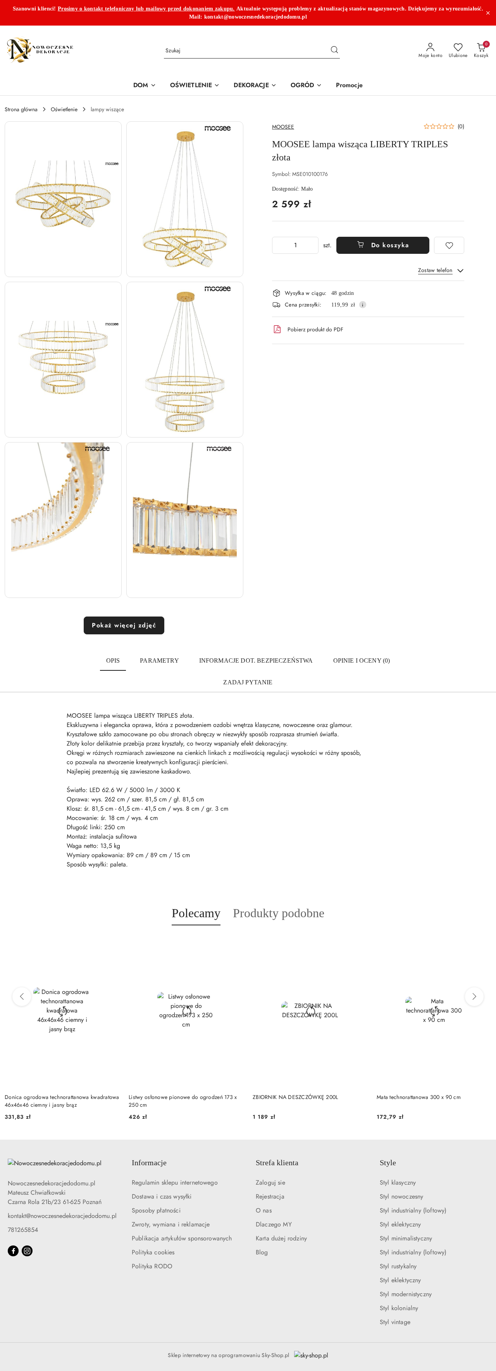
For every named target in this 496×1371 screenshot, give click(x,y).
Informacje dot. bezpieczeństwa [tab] (256, 660)
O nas (264, 1210)
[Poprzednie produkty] (22, 997)
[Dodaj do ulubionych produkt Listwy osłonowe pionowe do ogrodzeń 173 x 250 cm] (234, 943)
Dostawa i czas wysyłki (162, 1196)
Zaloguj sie (270, 1182)
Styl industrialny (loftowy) (413, 1210)
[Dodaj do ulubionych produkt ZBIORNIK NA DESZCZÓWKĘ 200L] (358, 943)
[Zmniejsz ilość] (278, 245)
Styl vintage (395, 1322)
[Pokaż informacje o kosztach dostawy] (362, 304)
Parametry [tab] (159, 660)
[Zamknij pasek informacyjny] (487, 12)
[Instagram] (27, 1250)
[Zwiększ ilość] (312, 245)
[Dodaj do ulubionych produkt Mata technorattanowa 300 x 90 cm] (482, 943)
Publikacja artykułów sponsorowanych (182, 1238)
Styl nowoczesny (401, 1196)
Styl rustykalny (398, 1266)
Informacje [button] (149, 1162)
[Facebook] (13, 1250)
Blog (262, 1252)
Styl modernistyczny (406, 1294)
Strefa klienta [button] (277, 1162)
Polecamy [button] (196, 913)
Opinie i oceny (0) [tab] (361, 660)
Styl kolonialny (399, 1308)
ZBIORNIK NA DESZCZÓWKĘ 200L (295, 1097)
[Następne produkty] (474, 997)
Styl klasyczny (398, 1182)
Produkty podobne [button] (278, 913)
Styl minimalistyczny (406, 1238)
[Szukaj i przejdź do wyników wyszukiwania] (334, 51)
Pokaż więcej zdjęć (124, 625)
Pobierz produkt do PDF (315, 329)
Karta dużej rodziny (281, 1238)
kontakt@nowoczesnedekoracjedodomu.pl (62, 1215)
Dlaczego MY (274, 1224)
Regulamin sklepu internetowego (175, 1182)
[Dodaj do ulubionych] (449, 245)
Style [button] (388, 1162)
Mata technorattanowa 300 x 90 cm (419, 1097)
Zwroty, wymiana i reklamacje (171, 1224)
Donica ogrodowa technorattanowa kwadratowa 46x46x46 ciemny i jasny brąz (62, 1101)
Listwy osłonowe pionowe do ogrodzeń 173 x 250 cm (183, 1101)
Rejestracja (270, 1196)
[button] (63, 199)
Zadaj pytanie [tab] (247, 682)
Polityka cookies (153, 1252)
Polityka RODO (152, 1266)
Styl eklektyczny (400, 1224)
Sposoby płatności (156, 1210)
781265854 (23, 1229)
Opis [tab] (113, 660)
